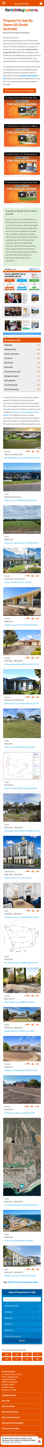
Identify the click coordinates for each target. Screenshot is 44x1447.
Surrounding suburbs (13, 1336)
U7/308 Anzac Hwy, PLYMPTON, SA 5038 (20, 1276)
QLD (6, 1354)
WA (6, 1359)
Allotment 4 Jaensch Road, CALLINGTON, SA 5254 (22, 543)
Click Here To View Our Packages (19, 90)
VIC (17, 1354)
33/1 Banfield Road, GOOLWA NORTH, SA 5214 (21, 458)
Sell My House (14, 1282)
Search (22, 1340)
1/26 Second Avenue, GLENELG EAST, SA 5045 (22, 917)
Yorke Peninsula (22, 389)
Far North (22, 358)
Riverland (22, 367)
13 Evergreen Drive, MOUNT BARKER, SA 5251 (21, 831)
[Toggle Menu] (3, 3)
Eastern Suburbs (22, 353)
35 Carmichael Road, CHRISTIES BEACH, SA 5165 (22, 963)
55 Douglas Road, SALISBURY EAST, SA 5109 (21, 664)
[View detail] (22, 438)
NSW (27, 1354)
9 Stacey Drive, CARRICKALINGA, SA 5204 (20, 500)
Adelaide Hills (22, 349)
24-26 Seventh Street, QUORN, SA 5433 (19, 1113)
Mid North (22, 362)
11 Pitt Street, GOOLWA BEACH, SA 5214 (19, 747)
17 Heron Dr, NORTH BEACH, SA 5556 (18, 1240)
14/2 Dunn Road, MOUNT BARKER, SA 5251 (20, 788)
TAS (37, 1359)
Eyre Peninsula (22, 384)
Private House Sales (29, 1282)
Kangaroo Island (22, 376)
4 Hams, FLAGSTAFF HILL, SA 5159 (17, 582)
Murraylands (22, 380)
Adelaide (22, 345)
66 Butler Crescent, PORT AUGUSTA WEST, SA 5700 (22, 625)
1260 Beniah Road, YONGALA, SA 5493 (19, 1031)
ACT (37, 1354)
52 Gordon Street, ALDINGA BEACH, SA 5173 (21, 703)
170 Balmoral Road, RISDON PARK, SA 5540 (20, 1070)
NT (17, 1359)
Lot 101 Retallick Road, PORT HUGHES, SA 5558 (22, 1205)
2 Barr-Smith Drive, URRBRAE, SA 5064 (19, 1002)
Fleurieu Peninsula (22, 371)
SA (18, 340)
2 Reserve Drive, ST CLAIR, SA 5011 (17, 878)
